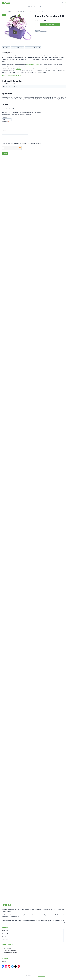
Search (40, 6)
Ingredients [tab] (29, 47)
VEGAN (4, 936)
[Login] (59, 2)
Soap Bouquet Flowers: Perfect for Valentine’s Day (18, 437)
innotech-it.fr (41, 976)
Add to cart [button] (8, 230)
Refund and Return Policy (10, 952)
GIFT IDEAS (5, 940)
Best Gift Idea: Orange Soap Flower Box (16, 225)
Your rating (5, 117)
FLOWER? (18, 69)
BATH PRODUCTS (6, 930)
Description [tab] (6, 47)
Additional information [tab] (17, 47)
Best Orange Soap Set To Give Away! (15, 296)
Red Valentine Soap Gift (11, 720)
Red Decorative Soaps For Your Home (15, 861)
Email (3, 137)
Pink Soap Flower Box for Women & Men (16, 791)
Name (4, 130)
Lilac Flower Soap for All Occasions (14, 367)
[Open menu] (65, 3)
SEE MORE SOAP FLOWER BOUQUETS (12, 75)
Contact (4, 961)
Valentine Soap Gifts (43, 31)
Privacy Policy (7, 948)
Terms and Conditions (10, 950)
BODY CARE (5, 933)
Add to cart (50, 24)
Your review (5, 121)
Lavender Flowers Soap (32, 64)
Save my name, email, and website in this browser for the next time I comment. (22, 143)
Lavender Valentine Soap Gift (13, 579)
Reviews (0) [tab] (37, 47)
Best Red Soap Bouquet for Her (13, 508)
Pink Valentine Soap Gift (11, 649)
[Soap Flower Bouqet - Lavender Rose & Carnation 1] (18, 28)
